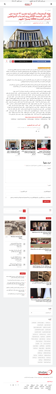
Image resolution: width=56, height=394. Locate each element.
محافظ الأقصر (42, 345)
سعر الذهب (48, 338)
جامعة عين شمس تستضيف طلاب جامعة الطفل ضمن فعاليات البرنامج (29, 152)
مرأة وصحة (26, 388)
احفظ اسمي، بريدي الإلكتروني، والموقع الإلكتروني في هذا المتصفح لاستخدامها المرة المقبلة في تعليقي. (30, 197)
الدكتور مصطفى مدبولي (37, 327)
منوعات (49, 389)
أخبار (46, 10)
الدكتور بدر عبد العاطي (46, 327)
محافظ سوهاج (48, 348)
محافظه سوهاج (41, 348)
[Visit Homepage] (28, 4)
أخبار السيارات (48, 388)
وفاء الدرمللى (40, 362)
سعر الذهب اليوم (42, 338)
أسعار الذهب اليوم (47, 324)
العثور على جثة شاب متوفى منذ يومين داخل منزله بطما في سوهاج (15, 251)
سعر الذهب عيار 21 (47, 341)
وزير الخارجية (41, 355)
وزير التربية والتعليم (47, 355)
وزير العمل (40, 359)
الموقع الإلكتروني (47, 191)
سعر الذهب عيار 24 (39, 341)
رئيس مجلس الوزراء (35, 336)
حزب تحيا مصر (35, 334)
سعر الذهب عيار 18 (35, 338)
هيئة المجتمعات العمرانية (22, 119)
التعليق (49, 168)
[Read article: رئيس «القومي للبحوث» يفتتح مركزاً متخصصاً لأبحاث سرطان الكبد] (12, 145)
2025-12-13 (48, 285)
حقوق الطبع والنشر (46, 377)
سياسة (36, 386)
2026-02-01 (48, 252)
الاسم (49, 185)
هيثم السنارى (41, 350)
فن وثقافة (32, 385)
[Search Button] (4, 4)
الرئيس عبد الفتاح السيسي (39, 329)
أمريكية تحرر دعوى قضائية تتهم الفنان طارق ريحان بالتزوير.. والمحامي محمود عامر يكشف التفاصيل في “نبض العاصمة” (15, 283)
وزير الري (35, 355)
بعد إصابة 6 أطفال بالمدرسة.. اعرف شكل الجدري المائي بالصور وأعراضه (16, 258)
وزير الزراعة (48, 357)
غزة (41, 343)
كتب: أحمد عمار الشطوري (38, 22)
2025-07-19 (48, 302)
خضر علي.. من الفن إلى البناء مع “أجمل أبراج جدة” (15, 280)
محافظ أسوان (48, 345)
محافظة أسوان (35, 345)
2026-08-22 (48, 155)
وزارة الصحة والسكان (47, 352)
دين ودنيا (26, 386)
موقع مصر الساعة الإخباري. (28, 377)
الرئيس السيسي (47, 329)
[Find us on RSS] (10, 385)
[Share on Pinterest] (13, 61)
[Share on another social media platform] (10, 61)
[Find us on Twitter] (15, 385)
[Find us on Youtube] (13, 385)
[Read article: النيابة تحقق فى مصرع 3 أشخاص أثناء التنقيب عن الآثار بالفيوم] (40, 276)
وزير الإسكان (40, 352)
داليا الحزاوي (48, 336)
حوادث (32, 280)
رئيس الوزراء (43, 336)
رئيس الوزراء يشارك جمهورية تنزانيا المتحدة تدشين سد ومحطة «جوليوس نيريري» (44, 152)
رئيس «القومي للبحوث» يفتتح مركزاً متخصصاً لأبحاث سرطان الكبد (13, 152)
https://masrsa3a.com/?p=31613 (33, 117)
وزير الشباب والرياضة (41, 357)
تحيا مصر (48, 334)
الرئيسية (49, 10)
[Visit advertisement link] (28, 1)
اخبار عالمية (42, 386)
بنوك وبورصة (48, 386)
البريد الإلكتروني (23, 191)
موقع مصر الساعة (31, 119)
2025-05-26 (28, 22)
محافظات (31, 386)
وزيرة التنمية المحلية (47, 362)
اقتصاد (32, 263)
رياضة (37, 385)
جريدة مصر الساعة (44, 119)
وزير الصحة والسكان (47, 359)
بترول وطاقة (36, 388)
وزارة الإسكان (13, 119)
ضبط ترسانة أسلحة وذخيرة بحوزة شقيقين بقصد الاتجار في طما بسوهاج (16, 245)
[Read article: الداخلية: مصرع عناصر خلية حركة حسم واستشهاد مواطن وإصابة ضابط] (40, 226)
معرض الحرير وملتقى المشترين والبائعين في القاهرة (15, 287)
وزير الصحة (34, 357)
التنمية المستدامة (40, 324)
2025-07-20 (48, 235)
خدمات (42, 388)
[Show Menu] (51, 4)
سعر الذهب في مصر (47, 343)
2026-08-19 (33, 155)
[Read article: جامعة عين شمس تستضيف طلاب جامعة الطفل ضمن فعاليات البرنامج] (28, 145)
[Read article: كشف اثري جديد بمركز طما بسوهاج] (15, 227)
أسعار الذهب (34, 322)
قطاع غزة (37, 343)
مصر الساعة (37, 119)
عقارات (31, 388)
